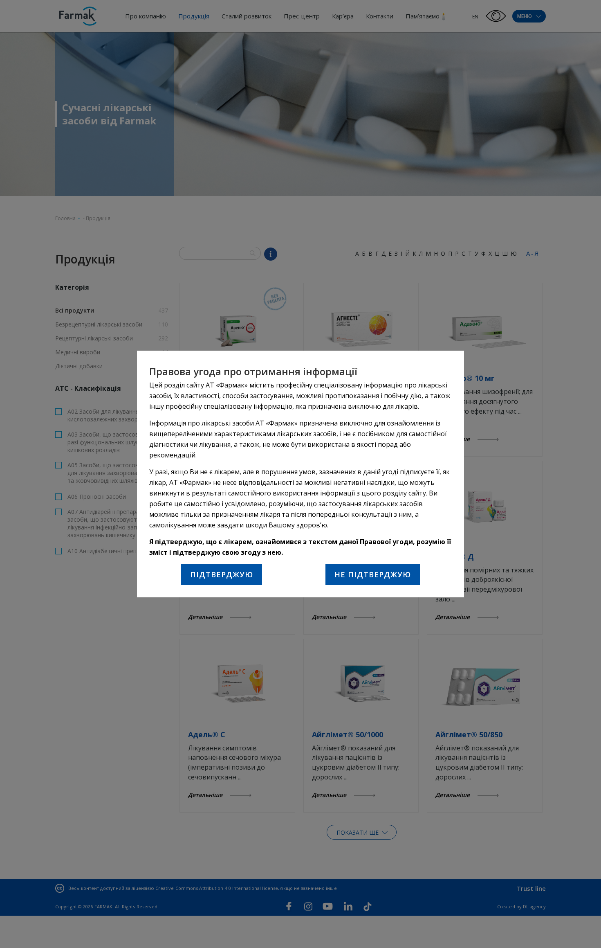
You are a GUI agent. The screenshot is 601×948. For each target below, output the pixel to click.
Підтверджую (221, 574)
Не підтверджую (372, 574)
